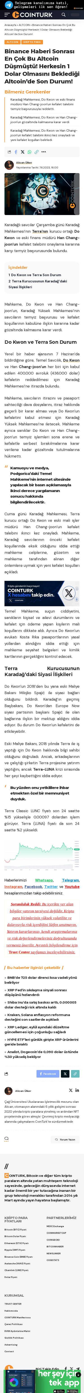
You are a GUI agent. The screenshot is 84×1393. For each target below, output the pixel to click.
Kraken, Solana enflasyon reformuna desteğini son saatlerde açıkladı (37, 1017)
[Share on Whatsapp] (29, 151)
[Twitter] (70, 1091)
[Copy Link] (36, 151)
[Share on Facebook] (16, 151)
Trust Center (19, 952)
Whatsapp (44, 880)
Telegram (70, 880)
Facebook (33, 886)
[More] (43, 151)
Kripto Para (32, 42)
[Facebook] (66, 1369)
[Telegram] (78, 1369)
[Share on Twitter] (22, 151)
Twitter (51, 886)
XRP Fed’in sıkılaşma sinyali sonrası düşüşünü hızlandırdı (35, 992)
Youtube (72, 886)
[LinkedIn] (77, 1091)
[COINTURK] (32, 14)
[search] (63, 14)
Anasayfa (10, 25)
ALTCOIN (24, 25)
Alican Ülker (24, 162)
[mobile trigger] (8, 14)
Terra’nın (40, 231)
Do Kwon (71, 360)
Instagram (13, 886)
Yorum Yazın (67, 1139)
